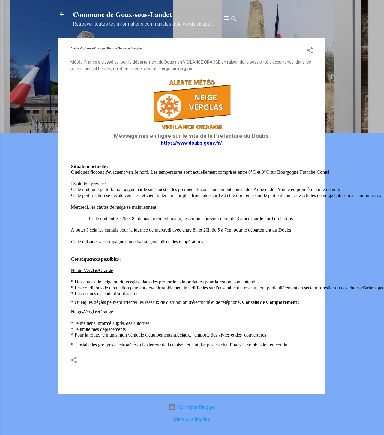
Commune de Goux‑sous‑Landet (122, 14)
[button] (310, 51)
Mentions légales (192, 419)
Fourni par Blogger (195, 407)
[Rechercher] (234, 20)
